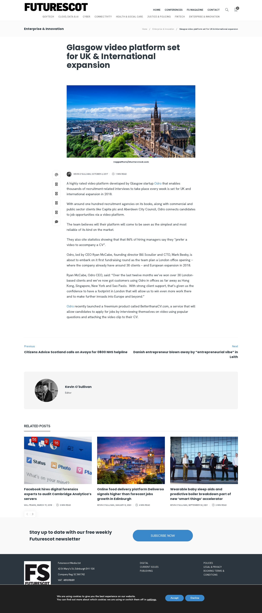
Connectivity (103, 16)
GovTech (48, 16)
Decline (195, 598)
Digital (144, 563)
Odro (157, 183)
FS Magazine (195, 9)
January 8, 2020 (123, 505)
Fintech (180, 16)
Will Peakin (30, 505)
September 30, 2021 (198, 505)
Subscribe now (163, 536)
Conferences (174, 9)
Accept (174, 598)
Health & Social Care (129, 16)
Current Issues (149, 566)
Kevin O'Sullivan (82, 174)
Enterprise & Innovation (204, 16)
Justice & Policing (159, 16)
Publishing (146, 570)
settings (151, 599)
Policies (208, 563)
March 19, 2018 (44, 505)
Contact (213, 9)
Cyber (86, 16)
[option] (57, 472)
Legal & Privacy (213, 566)
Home (156, 9)
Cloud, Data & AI (68, 16)
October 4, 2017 (100, 174)
